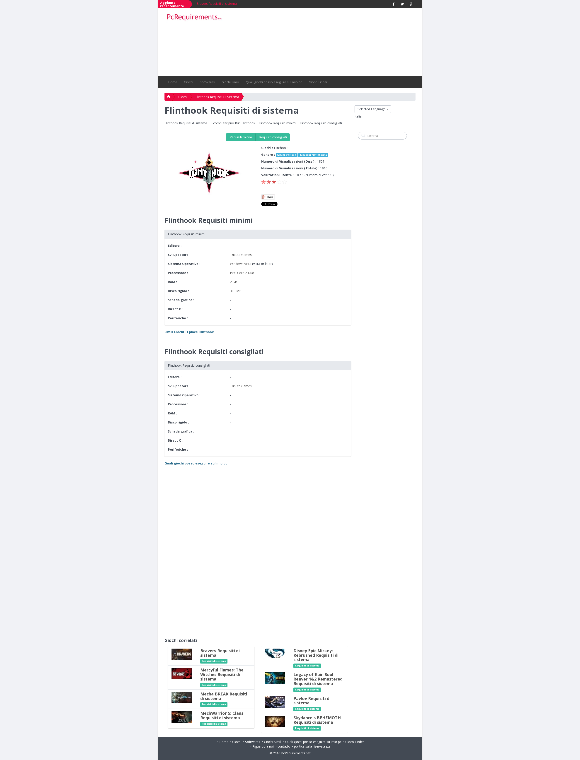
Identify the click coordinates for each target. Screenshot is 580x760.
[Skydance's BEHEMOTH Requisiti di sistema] (275, 721)
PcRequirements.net (296, 753)
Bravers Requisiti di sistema (216, 3)
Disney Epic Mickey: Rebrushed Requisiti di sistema (315, 655)
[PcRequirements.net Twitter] (402, 4)
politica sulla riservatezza (312, 746)
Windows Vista (240, 264)
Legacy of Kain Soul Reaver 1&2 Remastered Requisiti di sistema (318, 679)
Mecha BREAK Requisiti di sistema (223, 696)
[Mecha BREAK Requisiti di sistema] (182, 697)
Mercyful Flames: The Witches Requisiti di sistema (222, 674)
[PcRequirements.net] (194, 17)
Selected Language (372, 109)
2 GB (233, 282)
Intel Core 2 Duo (242, 273)
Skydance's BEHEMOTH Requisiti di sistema (317, 720)
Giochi (188, 82)
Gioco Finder (318, 82)
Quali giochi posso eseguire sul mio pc (274, 82)
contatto (284, 746)
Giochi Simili (230, 82)
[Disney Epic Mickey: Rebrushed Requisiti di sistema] (275, 653)
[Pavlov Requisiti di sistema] (275, 702)
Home (172, 82)
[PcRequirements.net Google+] (411, 4)
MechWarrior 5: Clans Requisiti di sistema (221, 715)
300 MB (236, 291)
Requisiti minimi (241, 137)
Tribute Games (241, 255)
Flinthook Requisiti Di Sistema (217, 97)
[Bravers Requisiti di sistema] (182, 654)
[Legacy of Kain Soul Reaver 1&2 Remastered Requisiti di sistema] (275, 678)
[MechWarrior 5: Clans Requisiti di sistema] (182, 716)
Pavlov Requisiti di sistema (312, 701)
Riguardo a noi (263, 746)
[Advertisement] (322, 42)
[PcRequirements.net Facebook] (393, 4)
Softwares (207, 82)
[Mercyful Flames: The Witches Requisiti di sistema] (182, 673)
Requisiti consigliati (272, 137)
